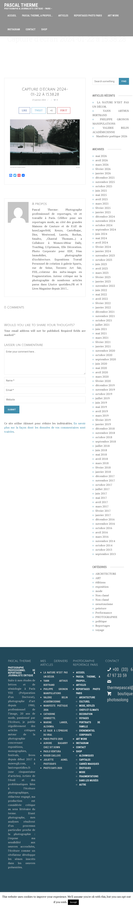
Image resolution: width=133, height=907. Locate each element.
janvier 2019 (103, 424)
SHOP (44, 29)
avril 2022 (101, 299)
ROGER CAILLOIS (52, 755)
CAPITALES (84, 759)
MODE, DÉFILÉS (87, 705)
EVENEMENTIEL (87, 730)
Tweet (39, 110)
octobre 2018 (103, 437)
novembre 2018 (105, 433)
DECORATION (85, 714)
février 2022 (103, 303)
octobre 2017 (103, 485)
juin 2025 (101, 190)
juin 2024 (101, 234)
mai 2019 (101, 407)
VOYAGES (84, 718)
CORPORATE (85, 734)
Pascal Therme (28, 5)
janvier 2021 (103, 346)
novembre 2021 (105, 316)
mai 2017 (101, 498)
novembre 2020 (105, 351)
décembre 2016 (105, 519)
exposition (102, 587)
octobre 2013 (103, 550)
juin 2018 (101, 450)
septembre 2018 (105, 441)
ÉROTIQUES (85, 768)
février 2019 (103, 420)
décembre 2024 (105, 216)
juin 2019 (101, 402)
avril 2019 (101, 411)
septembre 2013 (105, 554)
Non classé (102, 595)
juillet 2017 (102, 489)
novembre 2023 (105, 255)
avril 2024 (101, 242)
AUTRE (82, 784)
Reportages (102, 626)
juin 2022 (101, 290)
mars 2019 (102, 415)
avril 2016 (101, 532)
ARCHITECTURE (105, 574)
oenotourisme (104, 604)
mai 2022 (101, 294)
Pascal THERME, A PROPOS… (37, 15)
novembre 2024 (105, 221)
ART (98, 578)
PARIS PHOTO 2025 (53, 739)
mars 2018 (102, 463)
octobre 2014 (103, 545)
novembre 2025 (105, 182)
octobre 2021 (103, 320)
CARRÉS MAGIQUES (89, 763)
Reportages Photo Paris (88, 15)
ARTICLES (63, 15)
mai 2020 (101, 368)
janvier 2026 (103, 173)
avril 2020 (101, 372)
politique (101, 621)
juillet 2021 (102, 325)
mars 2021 (102, 338)
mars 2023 (102, 273)
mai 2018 (101, 454)
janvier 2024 (103, 251)
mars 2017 (102, 506)
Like (24, 110)
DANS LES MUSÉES (88, 780)
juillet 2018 (102, 446)
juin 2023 (101, 264)
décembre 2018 (105, 428)
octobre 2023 (103, 260)
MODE (82, 772)
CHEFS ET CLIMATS (89, 710)
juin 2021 (101, 329)
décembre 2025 (105, 177)
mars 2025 (102, 203)
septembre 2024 (105, 229)
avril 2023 (101, 268)
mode (98, 591)
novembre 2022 (105, 286)
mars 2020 (102, 376)
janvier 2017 (103, 515)
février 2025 (103, 208)
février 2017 (103, 511)
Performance (103, 613)
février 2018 (103, 467)
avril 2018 (101, 459)
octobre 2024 (103, 225)
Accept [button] (73, 902)
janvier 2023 (103, 281)
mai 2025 (101, 195)
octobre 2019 (103, 394)
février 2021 (103, 342)
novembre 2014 (105, 541)
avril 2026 (101, 160)
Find (123, 81)
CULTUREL (84, 701)
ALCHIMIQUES (86, 755)
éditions (100, 582)
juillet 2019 (102, 398)
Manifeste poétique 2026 (111, 136)
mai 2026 (101, 156)
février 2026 (103, 169)
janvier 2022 (103, 307)
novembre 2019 (105, 389)
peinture (100, 608)
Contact (31, 29)
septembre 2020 (105, 359)
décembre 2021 (105, 312)
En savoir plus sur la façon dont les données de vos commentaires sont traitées (45, 427)
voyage (99, 630)
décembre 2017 (105, 476)
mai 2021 (101, 333)
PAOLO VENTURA (52, 751)
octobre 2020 (103, 355)
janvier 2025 (103, 212)
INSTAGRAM (13, 29)
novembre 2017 (105, 480)
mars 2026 (102, 164)
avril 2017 (101, 502)
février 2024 (103, 247)
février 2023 (103, 277)
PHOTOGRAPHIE (106, 617)
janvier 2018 (103, 472)
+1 (51, 110)
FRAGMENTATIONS (88, 776)
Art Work (113, 15)
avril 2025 (101, 199)
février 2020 (103, 381)
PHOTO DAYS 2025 (52, 768)
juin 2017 (101, 493)
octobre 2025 (103, 186)
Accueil (11, 15)
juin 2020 (101, 363)
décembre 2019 (105, 385)
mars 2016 (102, 537)
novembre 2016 (105, 524)
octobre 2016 (103, 528)
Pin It (63, 110)
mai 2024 (101, 238)
